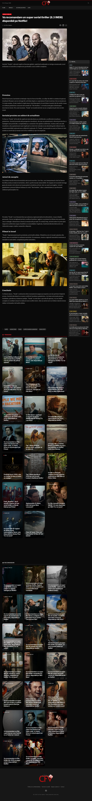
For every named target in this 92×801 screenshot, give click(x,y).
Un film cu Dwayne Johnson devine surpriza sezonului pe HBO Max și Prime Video (56, 475)
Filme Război (52, 654)
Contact (62, 786)
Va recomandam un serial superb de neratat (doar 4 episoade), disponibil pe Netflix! (12, 616)
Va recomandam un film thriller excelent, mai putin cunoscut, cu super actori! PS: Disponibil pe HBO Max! (34, 760)
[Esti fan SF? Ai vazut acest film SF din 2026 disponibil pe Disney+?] (78, 276)
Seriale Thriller (7, 14)
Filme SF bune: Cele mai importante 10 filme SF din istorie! (34, 534)
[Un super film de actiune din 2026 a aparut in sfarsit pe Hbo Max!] (78, 85)
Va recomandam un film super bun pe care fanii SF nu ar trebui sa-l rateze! (12, 733)
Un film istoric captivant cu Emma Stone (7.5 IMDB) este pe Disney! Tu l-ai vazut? (34, 417)
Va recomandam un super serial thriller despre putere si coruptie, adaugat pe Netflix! (12, 587)
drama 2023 (42, 329)
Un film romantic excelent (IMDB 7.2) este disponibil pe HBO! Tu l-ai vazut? (56, 505)
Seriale (11, 7)
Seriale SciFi (29, 567)
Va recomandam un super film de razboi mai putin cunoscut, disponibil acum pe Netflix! (56, 674)
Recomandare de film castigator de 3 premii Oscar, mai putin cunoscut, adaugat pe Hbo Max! (33, 387)
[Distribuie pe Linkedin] (63, 25)
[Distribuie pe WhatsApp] (66, 25)
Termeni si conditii (46, 786)
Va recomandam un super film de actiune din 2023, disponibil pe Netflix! (34, 646)
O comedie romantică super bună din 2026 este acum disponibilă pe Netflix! (12, 417)
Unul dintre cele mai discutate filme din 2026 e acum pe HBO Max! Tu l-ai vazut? (12, 388)
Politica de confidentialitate (34, 786)
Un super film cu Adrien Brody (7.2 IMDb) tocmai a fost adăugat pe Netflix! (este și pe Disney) (56, 446)
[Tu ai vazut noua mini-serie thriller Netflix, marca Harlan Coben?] (78, 290)
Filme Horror (73, 147)
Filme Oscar (29, 339)
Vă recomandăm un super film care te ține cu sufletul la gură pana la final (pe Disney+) (12, 703)
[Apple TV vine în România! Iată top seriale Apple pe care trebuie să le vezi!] (78, 71)
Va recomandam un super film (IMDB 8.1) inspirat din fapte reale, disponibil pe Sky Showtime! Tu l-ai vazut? (12, 644)
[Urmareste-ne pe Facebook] (46, 791)
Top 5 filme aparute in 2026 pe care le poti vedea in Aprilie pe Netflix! (34, 476)
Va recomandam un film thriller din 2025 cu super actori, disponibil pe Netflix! (12, 761)
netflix (6, 329)
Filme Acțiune (30, 625)
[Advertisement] (34, 316)
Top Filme (29, 426)
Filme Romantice (8, 368)
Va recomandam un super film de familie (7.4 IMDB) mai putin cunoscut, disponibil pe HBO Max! (56, 616)
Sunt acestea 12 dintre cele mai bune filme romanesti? (33, 505)
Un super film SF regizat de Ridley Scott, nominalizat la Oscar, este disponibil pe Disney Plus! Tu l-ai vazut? (12, 532)
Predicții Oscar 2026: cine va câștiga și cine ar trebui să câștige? (12, 476)
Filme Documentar (8, 625)
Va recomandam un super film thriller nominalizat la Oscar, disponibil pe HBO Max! (34, 674)
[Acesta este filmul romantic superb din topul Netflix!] (78, 249)
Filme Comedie (52, 426)
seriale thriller (13, 329)
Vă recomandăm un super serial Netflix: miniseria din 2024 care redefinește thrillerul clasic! (56, 587)
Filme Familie (52, 596)
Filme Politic (7, 426)
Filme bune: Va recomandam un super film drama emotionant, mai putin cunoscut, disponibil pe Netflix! (33, 702)
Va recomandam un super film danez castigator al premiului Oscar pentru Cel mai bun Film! (34, 616)
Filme (3, 7)
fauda (20, 329)
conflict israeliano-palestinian (30, 329)
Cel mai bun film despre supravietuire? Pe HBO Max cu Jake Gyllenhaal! (56, 389)
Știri (29, 7)
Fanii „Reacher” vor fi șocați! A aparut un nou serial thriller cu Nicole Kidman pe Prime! (11, 504)
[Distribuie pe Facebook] (60, 25)
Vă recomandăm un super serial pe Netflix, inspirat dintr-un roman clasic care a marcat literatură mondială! (34, 586)
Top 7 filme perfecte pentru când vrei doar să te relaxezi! (34, 447)
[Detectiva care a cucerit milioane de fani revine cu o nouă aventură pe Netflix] (78, 112)
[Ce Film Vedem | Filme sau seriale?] (46, 3)
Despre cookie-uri (55, 786)
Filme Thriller (52, 339)
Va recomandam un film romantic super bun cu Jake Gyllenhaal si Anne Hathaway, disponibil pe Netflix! (56, 731)
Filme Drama (52, 368)
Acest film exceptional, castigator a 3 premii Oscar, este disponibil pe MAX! (34, 359)
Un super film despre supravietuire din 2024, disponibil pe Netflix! (56, 418)
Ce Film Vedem (8, 25)
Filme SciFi (6, 513)
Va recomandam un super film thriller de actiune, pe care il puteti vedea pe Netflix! (56, 645)
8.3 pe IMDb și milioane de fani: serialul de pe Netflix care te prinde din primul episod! (12, 359)
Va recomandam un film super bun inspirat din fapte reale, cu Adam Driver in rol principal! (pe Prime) (12, 445)
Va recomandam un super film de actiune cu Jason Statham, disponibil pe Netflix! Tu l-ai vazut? (12, 674)
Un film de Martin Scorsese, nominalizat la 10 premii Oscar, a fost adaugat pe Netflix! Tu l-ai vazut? (56, 358)
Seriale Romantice (8, 339)
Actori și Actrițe (21, 7)
